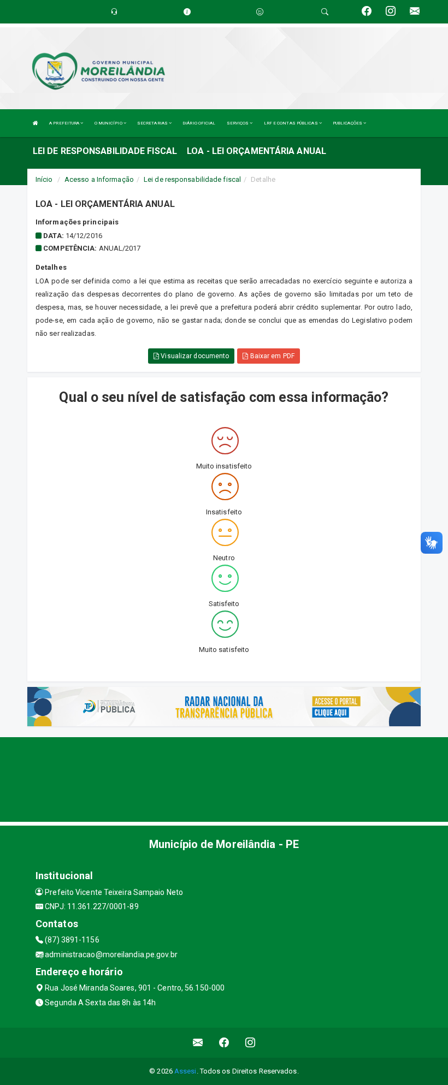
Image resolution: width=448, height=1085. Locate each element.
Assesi (185, 1071)
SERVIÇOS (238, 123)
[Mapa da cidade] (224, 778)
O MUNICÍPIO (109, 123)
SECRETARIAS (153, 123)
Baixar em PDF (271, 356)
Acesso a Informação (99, 179)
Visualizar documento (194, 356)
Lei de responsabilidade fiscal (192, 179)
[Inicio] (35, 123)
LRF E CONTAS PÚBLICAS (291, 123)
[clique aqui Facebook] (224, 1042)
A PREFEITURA (64, 123)
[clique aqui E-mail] (198, 1042)
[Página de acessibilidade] (259, 12)
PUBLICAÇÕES (348, 123)
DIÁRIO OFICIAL (198, 123)
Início (44, 179)
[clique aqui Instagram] (250, 1042)
